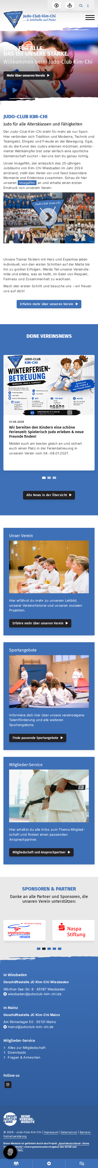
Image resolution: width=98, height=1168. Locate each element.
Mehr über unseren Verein (26, 75)
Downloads (17, 1052)
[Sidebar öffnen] (87, 5)
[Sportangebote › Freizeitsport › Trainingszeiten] (16, 1163)
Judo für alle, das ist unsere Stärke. (36, 51)
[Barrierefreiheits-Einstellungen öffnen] (56, 5)
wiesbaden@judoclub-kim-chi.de (34, 994)
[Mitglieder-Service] (49, 796)
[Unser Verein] (49, 567)
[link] (49, 413)
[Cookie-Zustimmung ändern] (10, 1152)
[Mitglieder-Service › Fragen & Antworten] (81, 1163)
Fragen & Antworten (24, 1057)
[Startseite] (29, 20)
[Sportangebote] (49, 681)
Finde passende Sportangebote (35, 738)
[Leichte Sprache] (70, 5)
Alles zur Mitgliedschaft (27, 1048)
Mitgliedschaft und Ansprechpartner (39, 852)
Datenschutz (69, 1132)
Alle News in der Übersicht (46, 495)
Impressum (51, 1132)
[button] (43, 478)
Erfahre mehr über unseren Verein (46, 304)
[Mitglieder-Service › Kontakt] (49, 1163)
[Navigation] (88, 17)
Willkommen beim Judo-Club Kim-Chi (48, 62)
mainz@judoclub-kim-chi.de (31, 1027)
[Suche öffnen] (81, 5)
